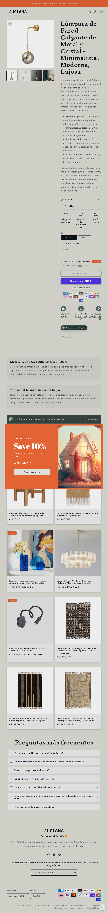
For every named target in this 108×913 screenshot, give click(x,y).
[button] (98, 428)
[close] (98, 428)
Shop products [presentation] (32, 472)
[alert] (54, 456)
